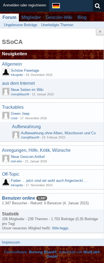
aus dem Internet (18, 83)
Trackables (13, 107)
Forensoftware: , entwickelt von (52, 254)
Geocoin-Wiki (59, 17)
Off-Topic (10, 174)
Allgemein (12, 64)
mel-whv (16, 161)
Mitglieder (31, 17)
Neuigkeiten (14, 53)
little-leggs (60, 228)
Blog (82, 17)
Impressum (11, 242)
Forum (9, 17)
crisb (14, 118)
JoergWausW (20, 94)
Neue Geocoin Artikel (28, 157)
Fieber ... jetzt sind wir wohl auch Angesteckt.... (49, 180)
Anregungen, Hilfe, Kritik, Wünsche (36, 150)
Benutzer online (18, 198)
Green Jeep (20, 113)
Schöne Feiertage (25, 70)
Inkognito (17, 74)
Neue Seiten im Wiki (27, 90)
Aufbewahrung (26, 126)
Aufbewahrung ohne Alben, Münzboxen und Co (58, 133)
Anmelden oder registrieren (24, 5)
